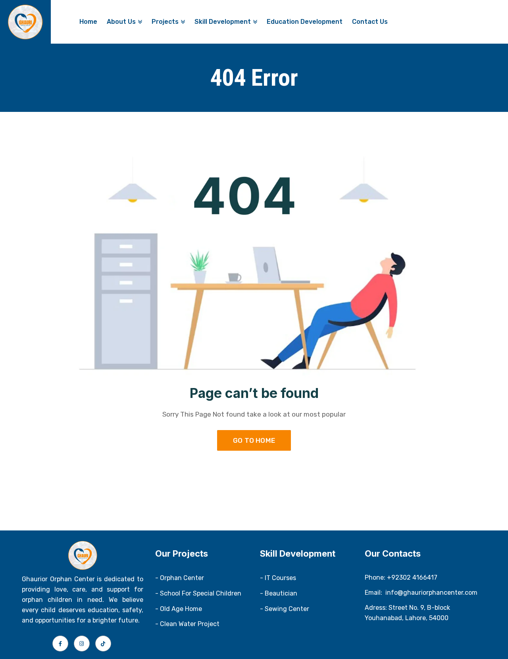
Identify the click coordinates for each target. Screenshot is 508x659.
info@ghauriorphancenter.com (431, 592)
